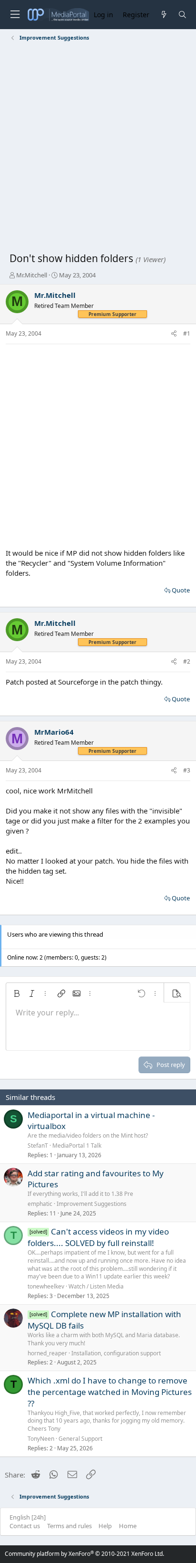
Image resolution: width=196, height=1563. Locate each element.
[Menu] (14, 14)
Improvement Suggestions (92, 1204)
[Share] (174, 333)
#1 (186, 333)
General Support (80, 1439)
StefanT (38, 1145)
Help (105, 1525)
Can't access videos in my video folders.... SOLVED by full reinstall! (98, 1237)
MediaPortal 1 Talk (76, 1145)
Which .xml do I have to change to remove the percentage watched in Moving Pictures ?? (110, 1392)
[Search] (182, 14)
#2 (186, 661)
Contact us (25, 1525)
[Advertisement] (98, 148)
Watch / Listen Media (96, 1286)
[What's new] (163, 14)
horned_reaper (47, 1353)
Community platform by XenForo (84, 1554)
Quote (181, 590)
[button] (17, 993)
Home (128, 1525)
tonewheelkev (46, 1286)
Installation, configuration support (116, 1353)
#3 (186, 770)
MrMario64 (54, 732)
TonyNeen (41, 1439)
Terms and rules (69, 1525)
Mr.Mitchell (31, 275)
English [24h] (28, 1517)
